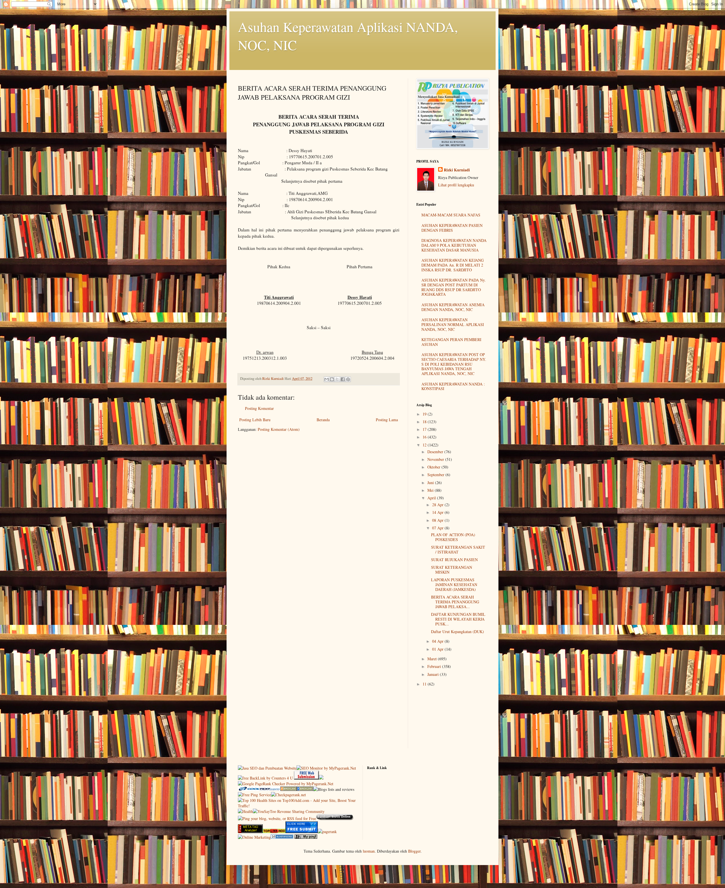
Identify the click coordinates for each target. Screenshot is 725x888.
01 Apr (438, 649)
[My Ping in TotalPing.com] (306, 837)
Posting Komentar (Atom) (279, 429)
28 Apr (438, 504)
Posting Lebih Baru (254, 419)
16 (425, 437)
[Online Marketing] (254, 837)
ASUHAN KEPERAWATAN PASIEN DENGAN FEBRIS (452, 228)
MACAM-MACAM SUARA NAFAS (450, 215)
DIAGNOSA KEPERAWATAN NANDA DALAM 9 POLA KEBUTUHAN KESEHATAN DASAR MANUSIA (454, 245)
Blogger (414, 851)
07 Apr (438, 528)
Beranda (323, 419)
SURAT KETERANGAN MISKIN (451, 570)
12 (425, 445)
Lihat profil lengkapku (456, 185)
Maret (432, 658)
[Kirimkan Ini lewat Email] (326, 379)
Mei (431, 490)
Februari (434, 666)
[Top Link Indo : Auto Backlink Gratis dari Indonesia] (274, 831)
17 (425, 429)
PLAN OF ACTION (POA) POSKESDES (453, 537)
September (436, 474)
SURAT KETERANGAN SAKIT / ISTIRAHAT (458, 549)
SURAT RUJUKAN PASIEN (454, 559)
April (432, 498)
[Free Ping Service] (254, 794)
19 (425, 414)
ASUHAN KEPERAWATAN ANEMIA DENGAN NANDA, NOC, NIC (453, 307)
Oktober (434, 467)
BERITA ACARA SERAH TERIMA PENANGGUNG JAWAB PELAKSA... (455, 601)
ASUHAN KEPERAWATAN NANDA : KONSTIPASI (453, 386)
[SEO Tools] (250, 831)
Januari (433, 674)
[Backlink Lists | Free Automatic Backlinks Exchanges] (288, 789)
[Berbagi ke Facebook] (343, 379)
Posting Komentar (259, 408)
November (436, 459)
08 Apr (438, 520)
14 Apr (438, 512)
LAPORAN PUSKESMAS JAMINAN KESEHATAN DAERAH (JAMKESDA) (454, 584)
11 (425, 684)
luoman (369, 851)
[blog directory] (282, 837)
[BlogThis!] (332, 379)
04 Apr (438, 641)
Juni (431, 482)
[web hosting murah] (327, 831)
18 (425, 421)
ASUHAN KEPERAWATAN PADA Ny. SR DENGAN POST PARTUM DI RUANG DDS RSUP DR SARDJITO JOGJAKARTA (453, 287)
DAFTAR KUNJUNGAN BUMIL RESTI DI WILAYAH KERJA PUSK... (458, 619)
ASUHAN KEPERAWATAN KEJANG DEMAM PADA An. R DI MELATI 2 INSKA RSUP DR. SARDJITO (452, 264)
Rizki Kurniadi (457, 170)
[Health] (245, 811)
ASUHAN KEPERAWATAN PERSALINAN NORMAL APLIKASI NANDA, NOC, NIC (452, 324)
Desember (435, 451)
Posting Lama (387, 419)
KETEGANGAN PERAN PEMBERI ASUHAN (451, 342)
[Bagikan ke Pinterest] (348, 379)
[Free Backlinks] (305, 789)
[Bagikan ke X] (337, 379)
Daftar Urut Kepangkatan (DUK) (457, 631)
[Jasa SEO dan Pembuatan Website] (267, 768)
